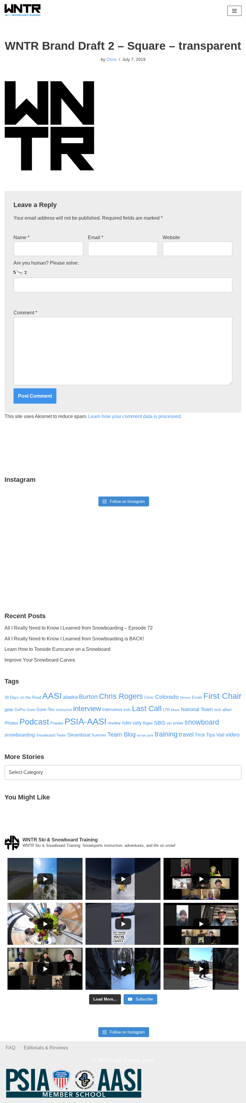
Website (171, 237)
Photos (11, 723)
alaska (70, 697)
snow (178, 723)
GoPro (20, 709)
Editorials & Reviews (46, 1047)
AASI (52, 696)
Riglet (148, 723)
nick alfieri (223, 709)
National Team (197, 709)
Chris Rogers (121, 696)
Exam (197, 697)
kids (127, 709)
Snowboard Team (51, 735)
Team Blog (121, 734)
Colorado (167, 697)
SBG (159, 723)
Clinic (149, 697)
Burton (88, 696)
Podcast (34, 721)
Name (21, 237)
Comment (25, 312)
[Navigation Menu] (234, 11)
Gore (31, 709)
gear (8, 709)
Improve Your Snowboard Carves (39, 660)
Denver (185, 697)
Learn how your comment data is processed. (135, 416)
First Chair (222, 696)
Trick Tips (205, 734)
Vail (220, 735)
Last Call (147, 708)
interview (87, 709)
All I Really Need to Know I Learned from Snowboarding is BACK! (74, 638)
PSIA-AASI (85, 721)
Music (175, 710)
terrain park (145, 735)
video (233, 734)
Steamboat (78, 734)
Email (95, 237)
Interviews (112, 709)
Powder (56, 723)
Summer (99, 735)
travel (186, 734)
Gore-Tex (45, 709)
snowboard (201, 722)
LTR (166, 709)
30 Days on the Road (22, 697)
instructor (64, 709)
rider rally (132, 722)
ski (169, 723)
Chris (111, 59)
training (166, 734)
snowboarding (19, 734)
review (114, 723)
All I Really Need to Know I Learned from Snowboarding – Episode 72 (78, 627)
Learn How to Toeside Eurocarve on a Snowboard (57, 649)
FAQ (10, 1047)
